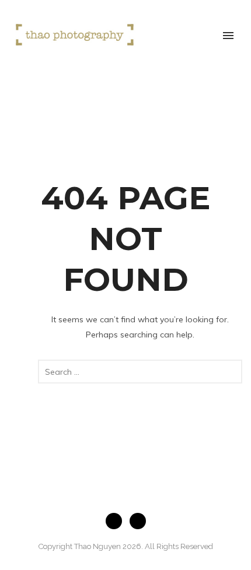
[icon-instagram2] (138, 521)
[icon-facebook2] (117, 521)
